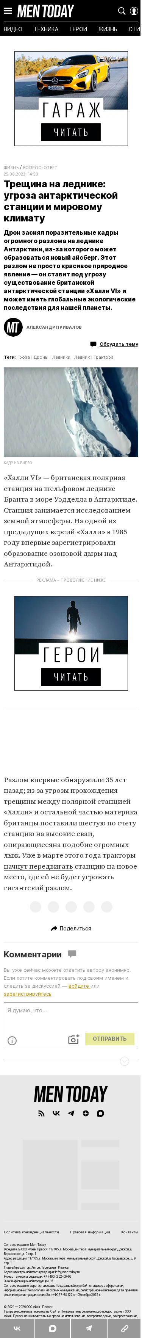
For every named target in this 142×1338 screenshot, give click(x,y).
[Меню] (8, 11)
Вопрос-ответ (40, 167)
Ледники (61, 357)
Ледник (82, 357)
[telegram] (71, 1113)
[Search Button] (122, 11)
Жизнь (11, 167)
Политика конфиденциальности (31, 1232)
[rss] (41, 1113)
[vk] (56, 1113)
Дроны (41, 357)
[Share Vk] (17, 1328)
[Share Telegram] (88, 1328)
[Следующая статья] (71, 1061)
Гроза (23, 357)
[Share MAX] (52, 1328)
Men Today (45, 11)
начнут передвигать (38, 866)
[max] (100, 1113)
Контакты (129, 1232)
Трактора (104, 357)
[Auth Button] (134, 11)
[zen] (85, 1113)
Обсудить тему (119, 344)
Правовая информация (90, 1232)
